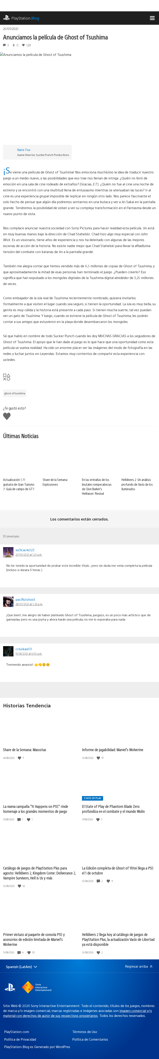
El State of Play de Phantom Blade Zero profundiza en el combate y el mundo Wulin (113, 809)
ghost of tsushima (14, 393)
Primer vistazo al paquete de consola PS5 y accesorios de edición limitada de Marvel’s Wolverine (34, 939)
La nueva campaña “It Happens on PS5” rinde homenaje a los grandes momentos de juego (35, 809)
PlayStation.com (16, 1032)
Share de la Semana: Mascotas (24, 749)
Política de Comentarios (90, 1039)
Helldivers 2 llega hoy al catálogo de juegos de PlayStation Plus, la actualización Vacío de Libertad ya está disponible (118, 939)
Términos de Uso (84, 1032)
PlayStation (25, 18)
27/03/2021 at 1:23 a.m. (29, 554)
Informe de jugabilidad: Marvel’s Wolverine (112, 749)
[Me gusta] (20, 758)
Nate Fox (23, 150)
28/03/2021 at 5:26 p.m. (29, 604)
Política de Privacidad (20, 1039)
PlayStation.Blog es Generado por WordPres (37, 1047)
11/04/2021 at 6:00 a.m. (29, 653)
